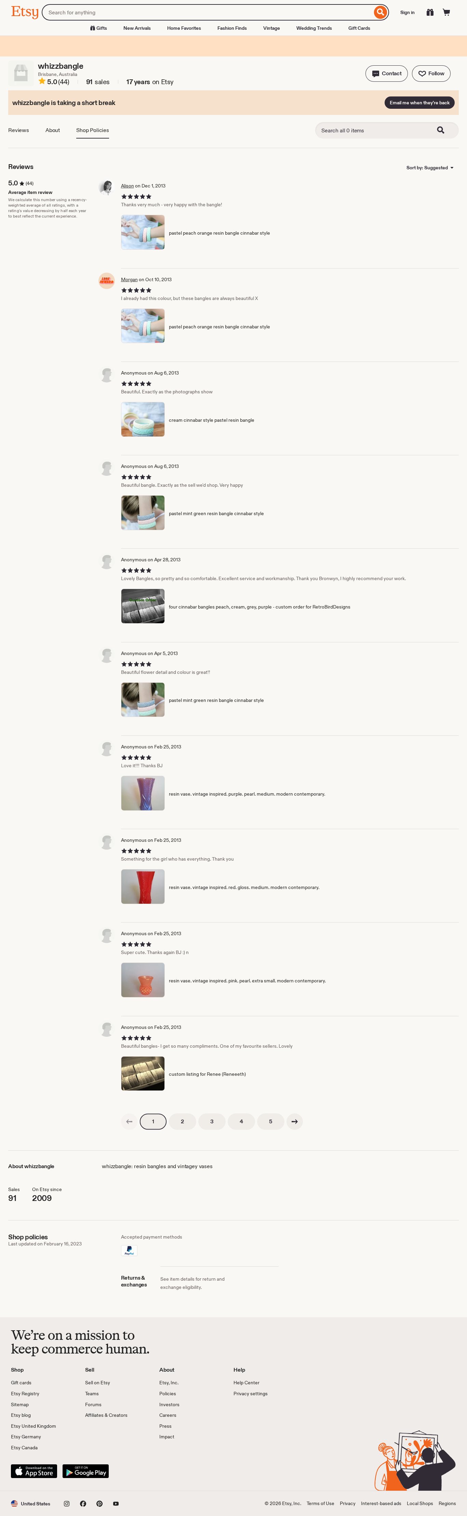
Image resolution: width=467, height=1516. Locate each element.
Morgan (129, 279)
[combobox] (207, 12)
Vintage (271, 28)
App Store (34, 1471)
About (52, 130)
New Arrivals (137, 28)
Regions (447, 1503)
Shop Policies (92, 130)
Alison (127, 185)
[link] (129, 1121)
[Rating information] (42, 82)
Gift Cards (359, 28)
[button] (386, 73)
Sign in (407, 12)
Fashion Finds (232, 28)
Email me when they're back (420, 102)
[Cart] (446, 12)
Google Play (86, 1471)
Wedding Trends (314, 28)
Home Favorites (184, 28)
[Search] (380, 12)
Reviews (18, 130)
